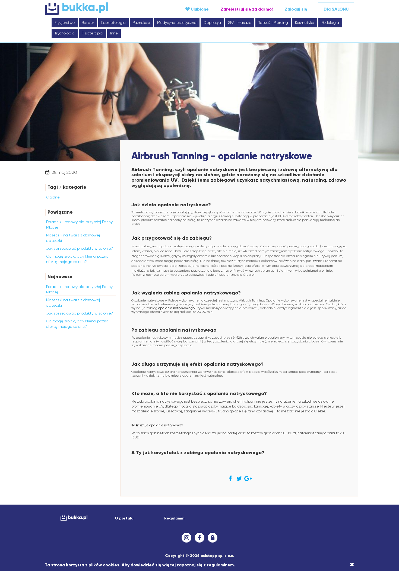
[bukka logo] (74, 518)
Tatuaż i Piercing (273, 22)
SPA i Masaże (239, 22)
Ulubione (199, 9)
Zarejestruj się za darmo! (247, 9)
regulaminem (220, 564)
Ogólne (53, 197)
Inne (114, 33)
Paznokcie (141, 22)
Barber (88, 22)
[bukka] (96, 8)
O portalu (124, 518)
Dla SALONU (336, 9)
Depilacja (212, 22)
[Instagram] (186, 538)
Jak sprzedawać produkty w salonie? (79, 248)
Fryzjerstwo (65, 22)
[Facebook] (199, 538)
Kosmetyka (304, 22)
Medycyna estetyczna (177, 22)
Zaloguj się (296, 9)
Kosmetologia (113, 22)
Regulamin (174, 518)
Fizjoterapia (92, 33)
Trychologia (65, 33)
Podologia (330, 22)
